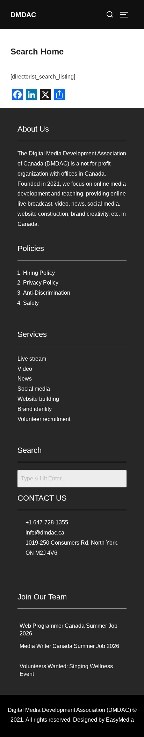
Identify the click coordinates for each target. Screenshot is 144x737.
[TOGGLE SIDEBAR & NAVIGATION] (127, 14)
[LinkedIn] (87, 572)
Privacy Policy (40, 283)
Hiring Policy (39, 273)
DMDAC (23, 15)
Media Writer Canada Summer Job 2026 (69, 646)
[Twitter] (72, 572)
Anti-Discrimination (46, 293)
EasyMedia (120, 720)
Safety (31, 303)
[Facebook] (56, 572)
